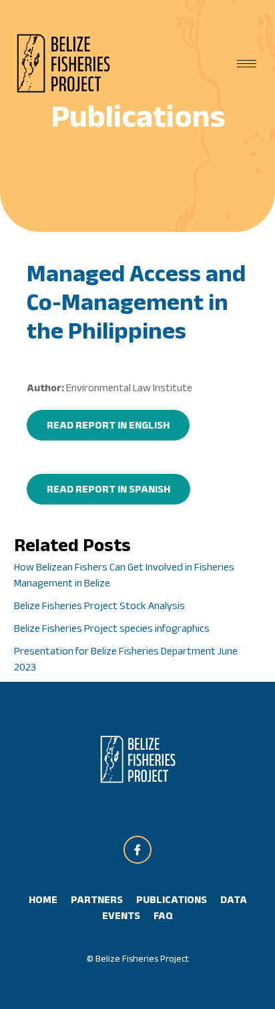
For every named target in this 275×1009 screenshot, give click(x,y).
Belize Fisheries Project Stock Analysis (99, 605)
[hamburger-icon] (247, 64)
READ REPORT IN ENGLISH (108, 425)
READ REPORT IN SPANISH (108, 489)
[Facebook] (137, 850)
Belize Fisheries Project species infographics (112, 628)
